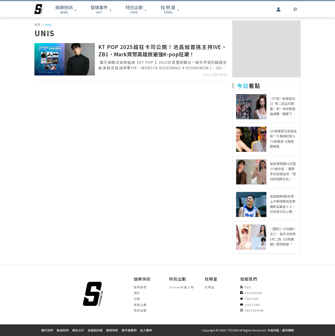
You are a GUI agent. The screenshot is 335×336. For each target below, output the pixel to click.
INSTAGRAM (254, 310)
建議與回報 (95, 330)
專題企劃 (140, 304)
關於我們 (47, 330)
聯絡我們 (63, 330)
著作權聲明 (129, 330)
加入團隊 (146, 330)
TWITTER (252, 299)
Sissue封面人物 (181, 287)
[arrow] (38, 9)
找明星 (210, 287)
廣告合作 (78, 330)
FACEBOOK (254, 293)
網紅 (137, 293)
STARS (168, 9)
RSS (248, 287)
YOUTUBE (252, 304)
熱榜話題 (140, 310)
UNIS (48, 24)
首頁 (37, 24)
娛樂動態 (140, 287)
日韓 (137, 299)
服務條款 (112, 330)
